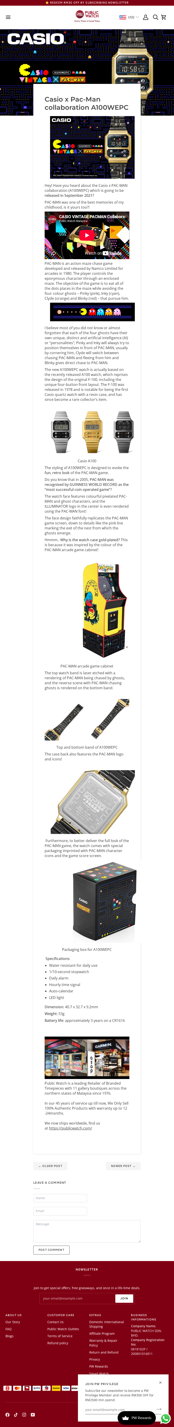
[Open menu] (9, 17)
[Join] (157, 1409)
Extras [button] (95, 1315)
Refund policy (57, 1343)
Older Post (50, 1166)
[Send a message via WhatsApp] (165, 1418)
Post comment (51, 1250)
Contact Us (55, 1322)
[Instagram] (24, 1415)
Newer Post (123, 1166)
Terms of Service (59, 1336)
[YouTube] (33, 1415)
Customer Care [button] (61, 1315)
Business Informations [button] (143, 1317)
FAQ (8, 1329)
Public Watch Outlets (63, 1329)
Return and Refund (103, 1352)
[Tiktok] (16, 1415)
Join (124, 1298)
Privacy (94, 1359)
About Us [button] (13, 1315)
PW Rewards (98, 1366)
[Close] (162, 1382)
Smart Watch (99, 1374)
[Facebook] (7, 1415)
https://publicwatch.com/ (70, 1128)
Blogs (9, 1336)
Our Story (12, 1322)
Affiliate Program (102, 1334)
